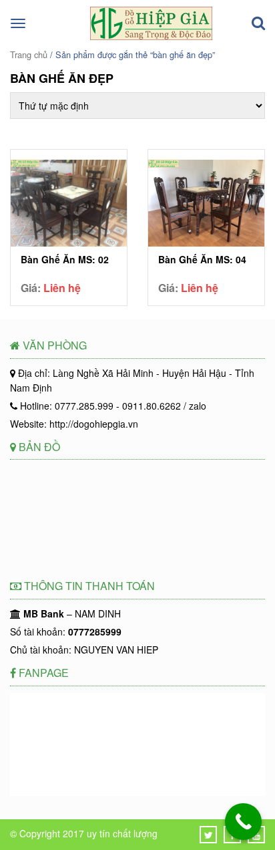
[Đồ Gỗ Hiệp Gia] (151, 36)
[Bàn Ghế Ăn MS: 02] (69, 205)
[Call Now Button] (243, 821)
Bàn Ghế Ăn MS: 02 (65, 259)
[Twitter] (208, 834)
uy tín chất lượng (122, 833)
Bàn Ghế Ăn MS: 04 (202, 259)
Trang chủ (28, 54)
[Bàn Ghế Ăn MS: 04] (206, 205)
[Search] (258, 23)
